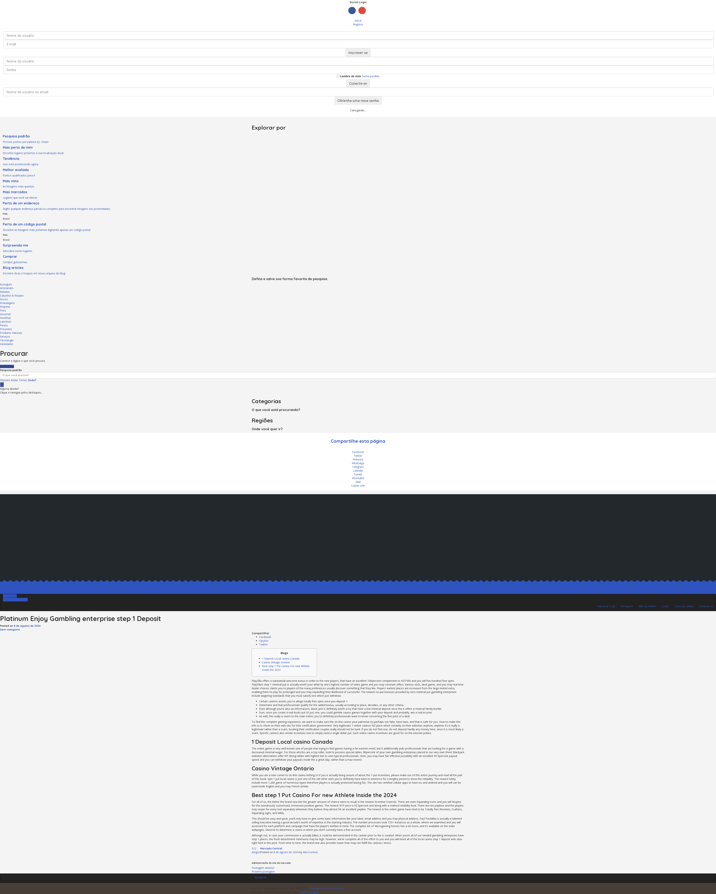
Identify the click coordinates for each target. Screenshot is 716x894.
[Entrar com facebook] (353, 15)
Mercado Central (271, 848)
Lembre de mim (350, 76)
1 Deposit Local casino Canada (280, 658)
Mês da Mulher (647, 606)
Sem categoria (10, 629)
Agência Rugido (309, 892)
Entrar (358, 20)
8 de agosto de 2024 (27, 626)
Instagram (627, 606)
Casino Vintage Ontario (276, 662)
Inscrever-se (358, 52)
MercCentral (310, 852)
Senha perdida (370, 76)
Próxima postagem (263, 871)
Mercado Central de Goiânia (327, 888)
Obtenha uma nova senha (358, 100)
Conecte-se (358, 83)
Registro (358, 24)
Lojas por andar (684, 606)
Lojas (665, 606)
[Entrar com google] (363, 15)
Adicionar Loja (606, 606)
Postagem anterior (263, 868)
